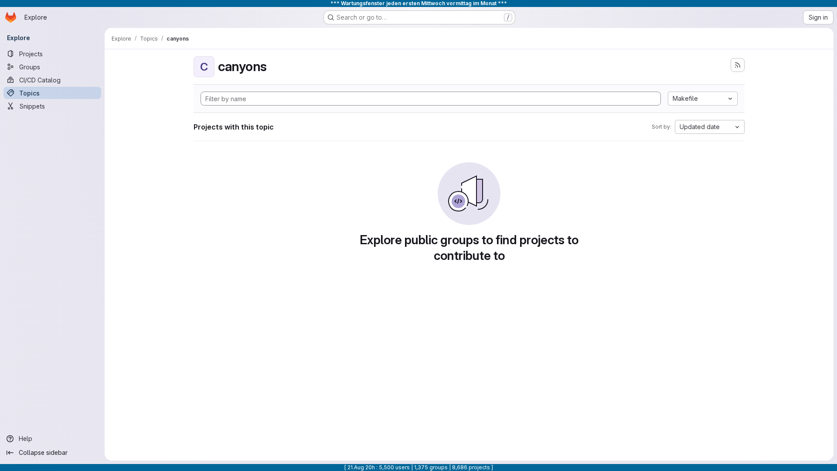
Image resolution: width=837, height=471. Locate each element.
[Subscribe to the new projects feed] (738, 65)
